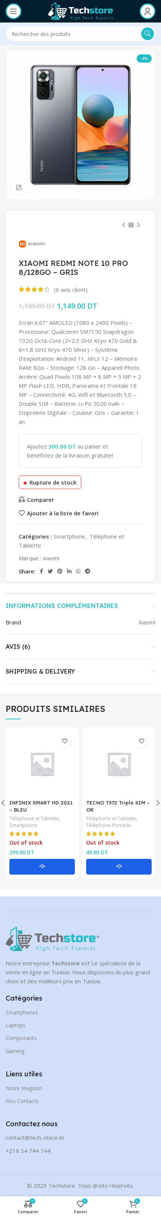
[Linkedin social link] (69, 571)
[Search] (147, 33)
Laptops (15, 1025)
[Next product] (138, 225)
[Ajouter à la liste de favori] (64, 741)
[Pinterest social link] (60, 571)
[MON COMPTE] (147, 11)
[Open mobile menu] (13, 11)
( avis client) (71, 289)
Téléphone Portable (108, 825)
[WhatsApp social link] (78, 571)
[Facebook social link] (41, 571)
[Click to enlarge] (18, 187)
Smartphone (69, 536)
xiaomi (51, 558)
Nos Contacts (22, 1100)
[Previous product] (123, 225)
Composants (21, 1037)
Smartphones (22, 1012)
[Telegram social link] (87, 571)
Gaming (15, 1051)
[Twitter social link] (50, 571)
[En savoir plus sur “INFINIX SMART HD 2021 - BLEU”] (42, 867)
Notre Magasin (24, 1088)
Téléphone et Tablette (34, 818)
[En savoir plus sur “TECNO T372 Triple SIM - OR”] (119, 867)
